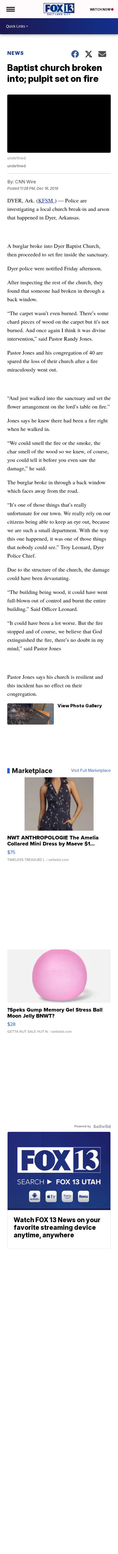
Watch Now (100, 9)
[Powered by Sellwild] (102, 1126)
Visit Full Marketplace (91, 771)
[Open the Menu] (10, 9)
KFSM (46, 200)
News (15, 53)
